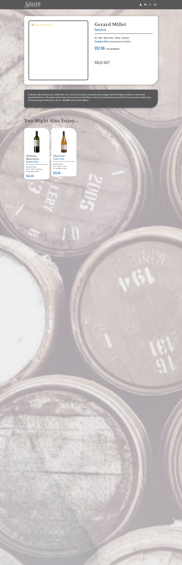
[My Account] (141, 5)
